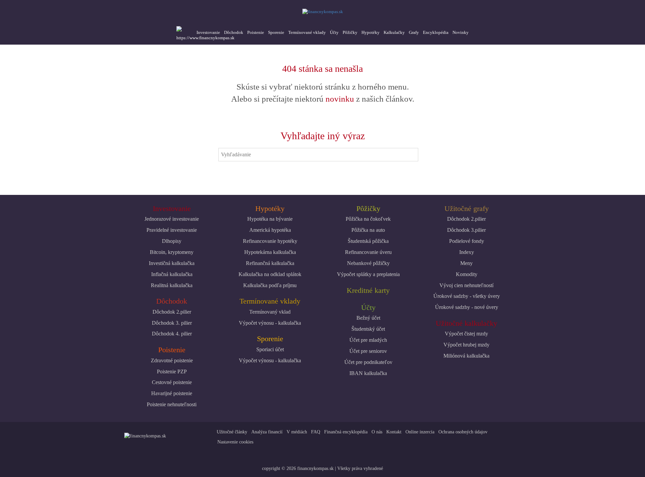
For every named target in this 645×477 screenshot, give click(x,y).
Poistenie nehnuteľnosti (172, 404)
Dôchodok (233, 32)
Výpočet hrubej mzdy (466, 345)
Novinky (461, 32)
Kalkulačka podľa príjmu (270, 285)
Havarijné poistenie (171, 393)
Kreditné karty (368, 290)
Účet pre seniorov (368, 351)
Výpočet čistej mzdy (466, 333)
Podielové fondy (466, 241)
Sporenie (276, 32)
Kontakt (393, 431)
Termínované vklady (307, 32)
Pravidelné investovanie (171, 230)
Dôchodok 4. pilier (172, 333)
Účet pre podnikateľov (368, 362)
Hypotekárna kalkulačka (270, 252)
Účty (334, 32)
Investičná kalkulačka (172, 263)
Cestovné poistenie (172, 382)
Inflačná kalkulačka (171, 274)
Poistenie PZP (172, 371)
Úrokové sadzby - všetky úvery (466, 296)
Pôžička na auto (368, 230)
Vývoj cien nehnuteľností (466, 285)
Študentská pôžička (368, 241)
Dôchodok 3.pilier (466, 230)
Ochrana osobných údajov (462, 431)
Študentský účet (368, 329)
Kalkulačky (394, 32)
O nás (377, 431)
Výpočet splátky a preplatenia (368, 274)
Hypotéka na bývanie (270, 219)
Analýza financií (267, 431)
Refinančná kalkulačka (270, 263)
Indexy (466, 252)
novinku (340, 98)
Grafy (414, 32)
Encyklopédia (435, 32)
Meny (466, 263)
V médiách (297, 431)
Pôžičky (350, 32)
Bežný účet (368, 318)
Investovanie (208, 32)
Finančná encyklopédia (346, 431)
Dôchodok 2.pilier (172, 312)
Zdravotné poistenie (172, 360)
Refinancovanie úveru (368, 252)
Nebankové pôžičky (368, 263)
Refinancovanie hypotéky (270, 241)
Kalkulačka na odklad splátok (270, 274)
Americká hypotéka (270, 230)
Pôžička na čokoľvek (368, 219)
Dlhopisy (171, 241)
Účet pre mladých (368, 340)
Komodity (466, 274)
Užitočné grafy (466, 208)
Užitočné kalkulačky (466, 323)
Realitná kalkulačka (171, 285)
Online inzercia (419, 431)
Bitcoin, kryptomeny (172, 252)
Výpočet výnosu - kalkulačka (270, 323)
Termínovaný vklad (270, 312)
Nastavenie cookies (235, 441)
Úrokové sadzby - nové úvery (466, 307)
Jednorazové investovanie (171, 219)
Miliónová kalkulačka (466, 356)
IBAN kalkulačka (368, 373)
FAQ (315, 431)
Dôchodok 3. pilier (172, 323)
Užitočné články (232, 431)
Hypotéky (370, 32)
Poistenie (255, 32)
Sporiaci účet (270, 349)
